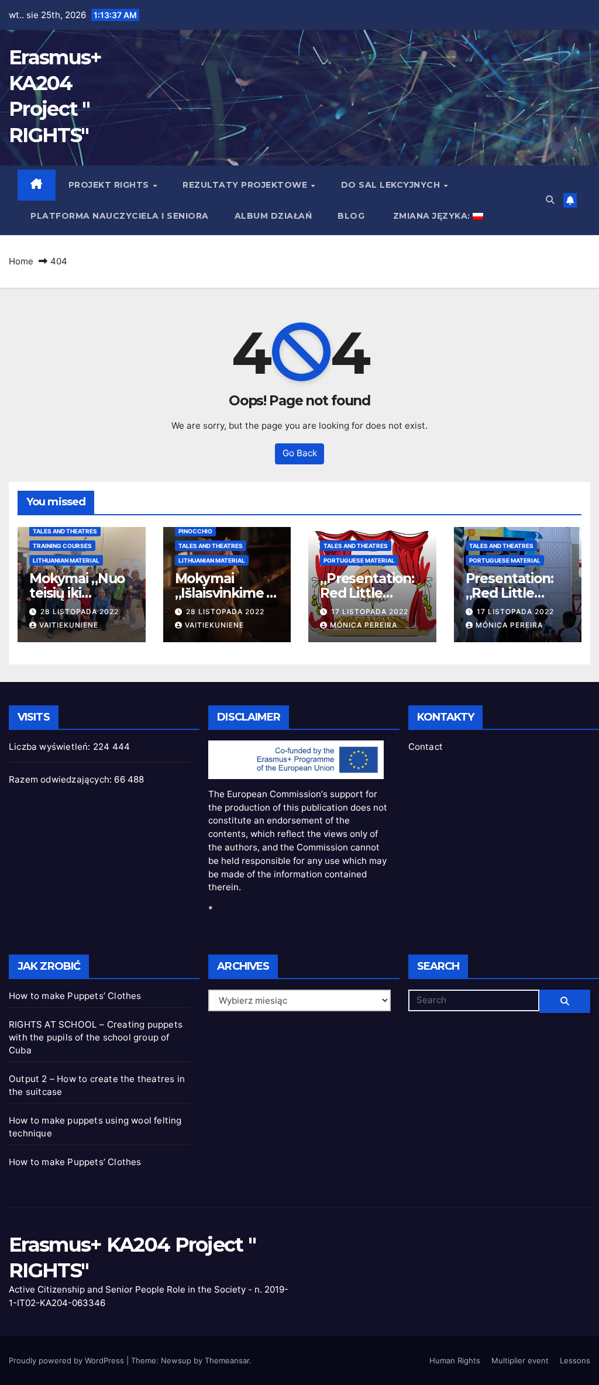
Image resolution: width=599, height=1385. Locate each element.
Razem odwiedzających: (61, 779)
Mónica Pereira (363, 625)
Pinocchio (195, 531)
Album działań (273, 216)
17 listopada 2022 (369, 611)
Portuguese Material (359, 560)
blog (351, 216)
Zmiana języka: (431, 216)
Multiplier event (520, 1360)
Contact (425, 746)
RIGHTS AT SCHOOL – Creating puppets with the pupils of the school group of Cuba (96, 1037)
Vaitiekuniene (68, 625)
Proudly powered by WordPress (67, 1360)
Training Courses (62, 545)
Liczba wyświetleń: (51, 746)
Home (21, 261)
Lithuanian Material (66, 560)
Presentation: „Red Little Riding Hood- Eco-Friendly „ (511, 600)
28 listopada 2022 (79, 611)
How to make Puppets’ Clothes (75, 995)
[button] (550, 199)
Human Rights (454, 1360)
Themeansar (227, 1360)
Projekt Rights (110, 185)
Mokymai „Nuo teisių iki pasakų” (77, 593)
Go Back (300, 453)
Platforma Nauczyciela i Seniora (119, 216)
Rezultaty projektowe (246, 185)
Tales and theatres (65, 531)
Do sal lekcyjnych (392, 185)
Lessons (575, 1360)
